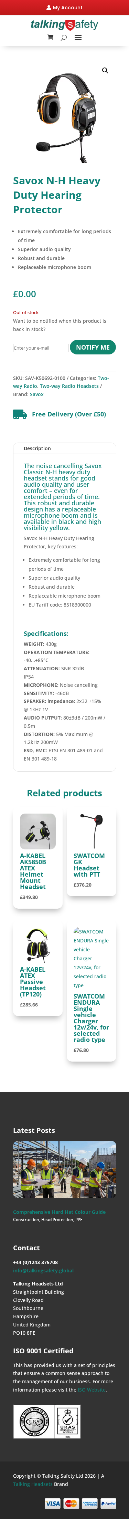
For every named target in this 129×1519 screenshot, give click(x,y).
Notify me (93, 347)
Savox (37, 394)
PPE (79, 1219)
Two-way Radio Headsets (69, 386)
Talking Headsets (33, 1484)
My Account (68, 7)
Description (37, 448)
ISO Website (92, 1389)
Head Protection (57, 1219)
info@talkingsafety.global (43, 1270)
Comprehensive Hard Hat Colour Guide (59, 1212)
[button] (105, 70)
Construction (26, 1219)
